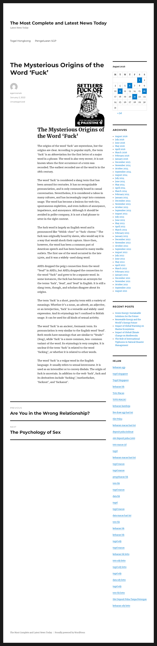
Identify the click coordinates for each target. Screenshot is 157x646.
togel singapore (120, 374)
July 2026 (119, 139)
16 (144, 91)
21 (135, 96)
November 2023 (122, 204)
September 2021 (123, 287)
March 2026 (121, 152)
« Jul (119, 113)
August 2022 (121, 252)
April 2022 (120, 265)
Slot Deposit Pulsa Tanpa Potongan (130, 599)
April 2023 (120, 226)
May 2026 (120, 146)
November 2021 (122, 281)
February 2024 (122, 194)
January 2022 (121, 275)
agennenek (16, 93)
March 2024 (121, 191)
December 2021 (122, 278)
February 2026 (122, 155)
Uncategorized (17, 101)
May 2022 (120, 262)
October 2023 (121, 207)
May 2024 (120, 184)
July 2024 (119, 178)
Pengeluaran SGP (45, 40)
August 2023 (121, 213)
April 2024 (120, 188)
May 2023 (119, 223)
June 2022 (120, 259)
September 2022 (123, 249)
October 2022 (121, 246)
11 (120, 91)
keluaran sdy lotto (121, 605)
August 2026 (121, 136)
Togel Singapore (121, 380)
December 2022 (122, 239)
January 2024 (121, 197)
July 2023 (119, 217)
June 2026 (120, 143)
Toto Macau (118, 393)
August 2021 (121, 291)
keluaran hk (118, 386)
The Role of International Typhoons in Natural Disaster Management (129, 342)
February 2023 (122, 233)
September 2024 (123, 172)
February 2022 (122, 271)
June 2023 (120, 220)
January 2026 (121, 159)
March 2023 (121, 230)
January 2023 (121, 236)
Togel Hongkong (20, 40)
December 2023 (122, 201)
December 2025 (122, 162)
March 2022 (121, 268)
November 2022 (123, 242)
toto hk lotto (119, 593)
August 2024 (121, 175)
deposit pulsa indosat (123, 432)
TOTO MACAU (119, 399)
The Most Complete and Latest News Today (58, 23)
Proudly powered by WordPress (70, 632)
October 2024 (121, 168)
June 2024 (120, 181)
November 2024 (123, 165)
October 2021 (121, 284)
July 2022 (119, 255)
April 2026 (120, 149)
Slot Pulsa (117, 419)
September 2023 (123, 210)
